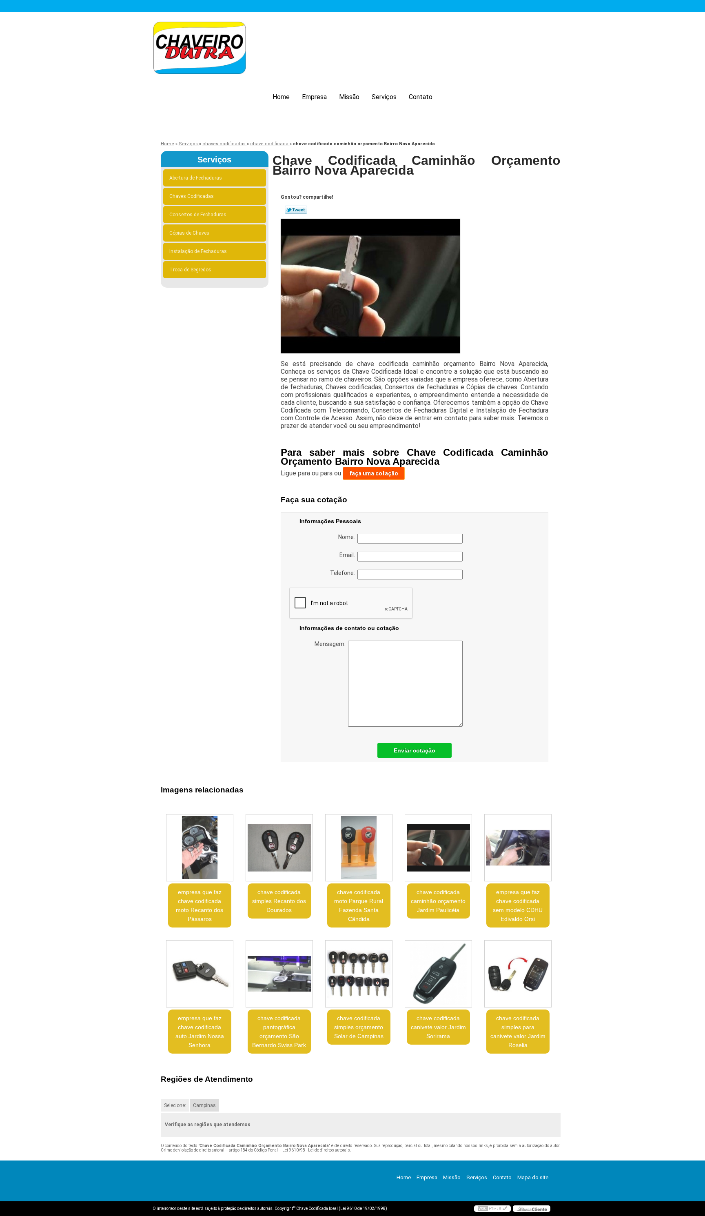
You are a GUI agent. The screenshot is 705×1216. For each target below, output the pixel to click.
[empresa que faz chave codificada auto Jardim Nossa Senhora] (199, 973)
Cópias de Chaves (189, 233)
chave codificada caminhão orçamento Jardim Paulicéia (438, 901)
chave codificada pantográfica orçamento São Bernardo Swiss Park (279, 1031)
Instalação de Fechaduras (198, 251)
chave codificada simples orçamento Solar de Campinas (359, 1027)
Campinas (204, 1105)
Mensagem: (331, 644)
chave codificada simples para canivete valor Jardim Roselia (517, 1031)
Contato (420, 97)
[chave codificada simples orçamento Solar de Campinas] (358, 973)
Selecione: (175, 1105)
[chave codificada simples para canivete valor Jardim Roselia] (518, 973)
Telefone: (343, 573)
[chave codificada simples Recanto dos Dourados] (279, 847)
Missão (349, 97)
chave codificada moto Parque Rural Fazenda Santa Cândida (358, 905)
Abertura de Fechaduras (195, 178)
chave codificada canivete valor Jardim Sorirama (438, 1027)
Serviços (384, 97)
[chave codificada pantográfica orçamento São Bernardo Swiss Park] (279, 973)
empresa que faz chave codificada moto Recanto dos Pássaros (199, 905)
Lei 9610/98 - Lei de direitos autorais (316, 1150)
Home (281, 97)
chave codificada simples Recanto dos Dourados (279, 901)
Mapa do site (532, 1177)
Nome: (347, 537)
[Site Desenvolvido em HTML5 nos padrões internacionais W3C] (492, 1208)
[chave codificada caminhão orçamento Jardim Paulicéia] (438, 847)
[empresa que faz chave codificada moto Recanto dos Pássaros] (199, 847)
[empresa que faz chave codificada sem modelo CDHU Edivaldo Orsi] (518, 847)
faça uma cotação (373, 473)
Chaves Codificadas (191, 196)
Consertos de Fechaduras (197, 214)
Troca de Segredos (190, 270)
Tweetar (296, 210)
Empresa (314, 97)
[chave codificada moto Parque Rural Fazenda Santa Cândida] (358, 847)
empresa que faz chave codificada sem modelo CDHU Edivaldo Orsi (518, 905)
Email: (348, 555)
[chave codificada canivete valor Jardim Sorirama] (438, 973)
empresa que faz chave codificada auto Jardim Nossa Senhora (199, 1031)
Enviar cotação (414, 750)
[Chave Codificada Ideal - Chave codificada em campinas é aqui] (199, 49)
